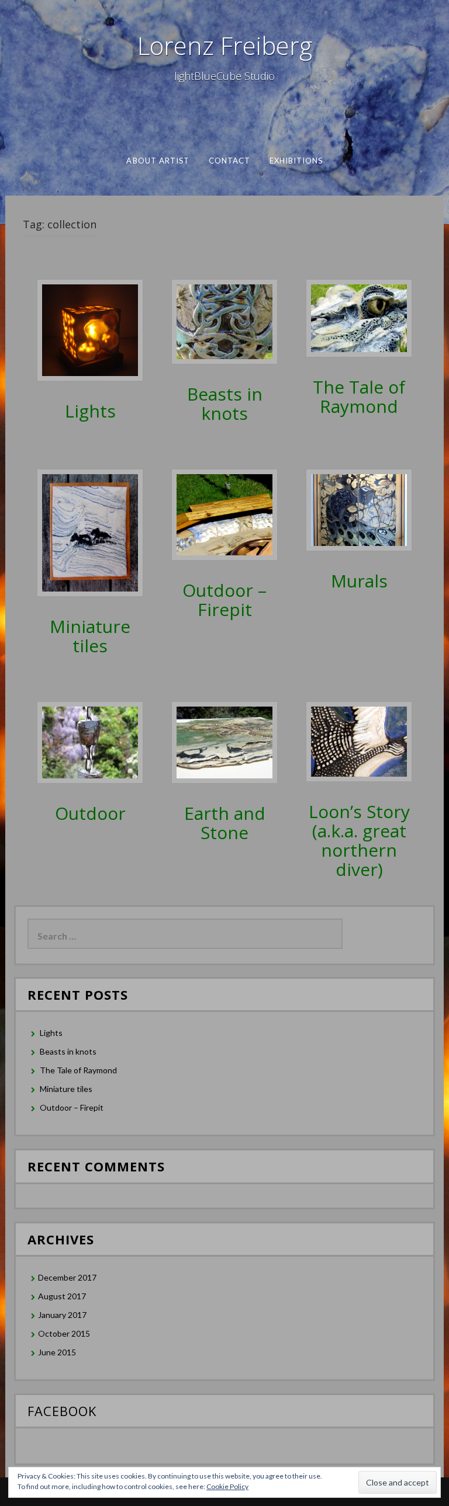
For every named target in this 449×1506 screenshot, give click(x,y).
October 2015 (64, 1333)
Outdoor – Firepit (224, 599)
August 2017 (62, 1296)
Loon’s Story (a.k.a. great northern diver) (359, 840)
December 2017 (67, 1277)
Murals (359, 581)
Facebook (61, 1411)
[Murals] (359, 509)
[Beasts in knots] (224, 321)
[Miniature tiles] (90, 532)
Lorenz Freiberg (224, 45)
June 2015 (57, 1352)
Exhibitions (296, 160)
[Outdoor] (90, 741)
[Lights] (90, 329)
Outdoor (90, 813)
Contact (229, 160)
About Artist (157, 160)
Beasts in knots (225, 403)
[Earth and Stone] (224, 741)
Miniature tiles (90, 636)
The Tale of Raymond (359, 396)
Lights (90, 411)
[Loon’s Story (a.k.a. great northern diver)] (359, 741)
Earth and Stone (224, 822)
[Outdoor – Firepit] (224, 514)
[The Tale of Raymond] (359, 317)
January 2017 (62, 1315)
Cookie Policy (227, 1486)
